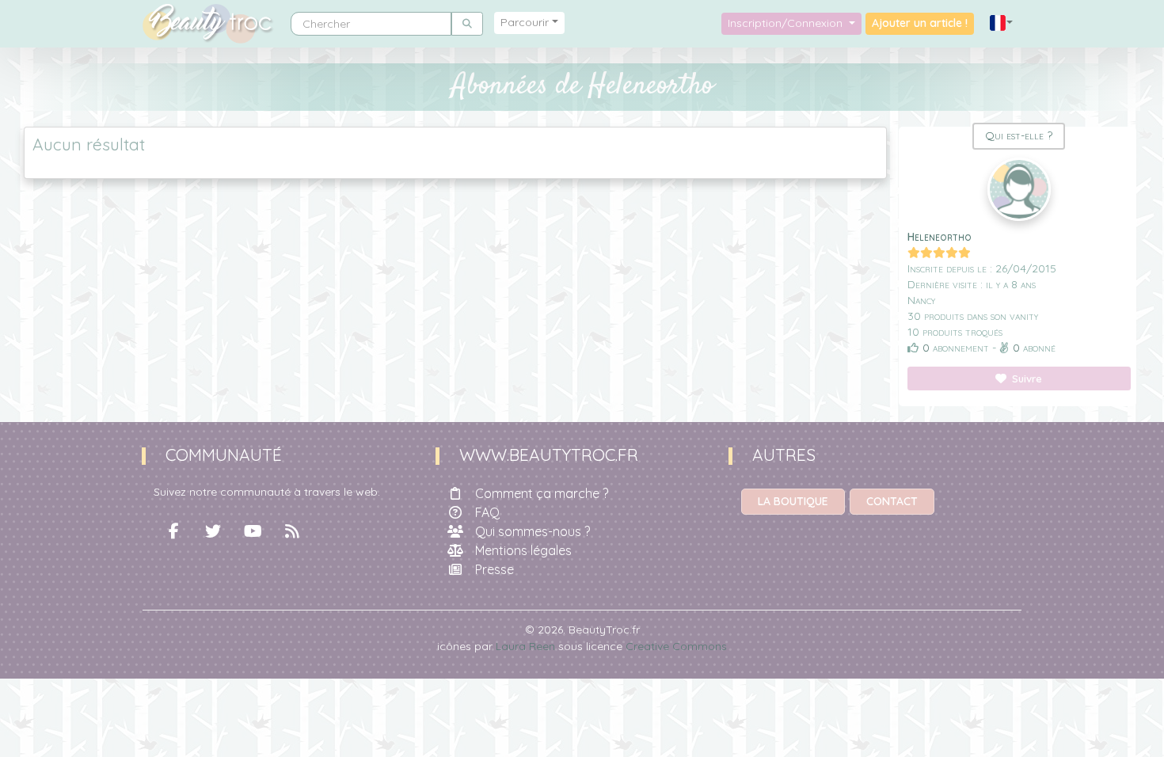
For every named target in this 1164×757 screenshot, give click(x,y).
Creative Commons (676, 646)
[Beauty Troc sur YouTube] (252, 531)
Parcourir (524, 22)
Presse (494, 569)
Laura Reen (525, 646)
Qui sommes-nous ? (532, 531)
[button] (1001, 23)
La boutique (793, 501)
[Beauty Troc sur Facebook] (173, 531)
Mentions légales (523, 550)
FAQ (487, 512)
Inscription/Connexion (787, 23)
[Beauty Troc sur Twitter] (213, 531)
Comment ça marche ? (541, 493)
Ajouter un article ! (920, 23)
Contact (892, 501)
